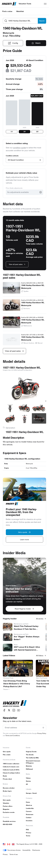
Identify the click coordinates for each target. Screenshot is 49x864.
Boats (5, 776)
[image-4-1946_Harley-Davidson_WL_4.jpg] (39, 407)
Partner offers (7, 806)
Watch (38, 43)
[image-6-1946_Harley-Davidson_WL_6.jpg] (24, 418)
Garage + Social (31, 793)
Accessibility (26, 850)
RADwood (29, 769)
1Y (12, 132)
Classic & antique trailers (11, 773)
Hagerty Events (31, 751)
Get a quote (7, 751)
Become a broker (9, 788)
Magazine (6, 809)
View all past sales (16, 264)
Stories (28, 781)
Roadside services (9, 821)
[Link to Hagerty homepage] (15, 703)
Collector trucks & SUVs (11, 770)
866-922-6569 (7, 824)
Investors (29, 820)
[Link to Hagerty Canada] (8, 844)
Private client (7, 779)
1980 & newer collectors (11, 763)
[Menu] (45, 4)
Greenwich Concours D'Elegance (33, 762)
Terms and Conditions (13, 735)
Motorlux (29, 766)
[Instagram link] (13, 710)
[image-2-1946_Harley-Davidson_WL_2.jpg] (10, 407)
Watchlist (20, 11)
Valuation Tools (25, 4)
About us (29, 805)
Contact (28, 817)
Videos (28, 778)
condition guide (19, 148)
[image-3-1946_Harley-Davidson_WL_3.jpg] (24, 407)
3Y (25, 132)
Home (28, 802)
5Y (37, 132)
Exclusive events (9, 812)
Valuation (6, 803)
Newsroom (29, 814)
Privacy (28, 832)
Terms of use (14, 854)
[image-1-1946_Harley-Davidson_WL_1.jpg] (24, 387)
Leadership (30, 808)
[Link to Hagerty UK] (13, 844)
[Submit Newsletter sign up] (43, 728)
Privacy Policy (41, 733)
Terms (28, 835)
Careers (29, 811)
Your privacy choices (14, 850)
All (27, 784)
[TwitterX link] (9, 710)
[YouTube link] (18, 710)
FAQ (27, 829)
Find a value (7, 11)
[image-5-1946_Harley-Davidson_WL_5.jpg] (10, 418)
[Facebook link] (4, 710)
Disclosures (36, 850)
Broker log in (7, 791)
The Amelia (30, 754)
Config (15, 43)
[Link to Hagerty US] (4, 844)
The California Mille (32, 757)
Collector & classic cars (11, 766)
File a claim (6, 754)
